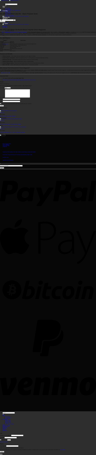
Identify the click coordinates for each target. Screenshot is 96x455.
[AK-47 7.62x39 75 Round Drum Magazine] (8, 110)
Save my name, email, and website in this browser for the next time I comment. (17, 103)
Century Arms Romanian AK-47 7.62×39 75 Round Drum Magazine (12, 132)
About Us (4, 19)
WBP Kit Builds (8, 422)
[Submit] (5, 5)
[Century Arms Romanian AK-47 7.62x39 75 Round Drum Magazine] (13, 126)
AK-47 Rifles (7, 8)
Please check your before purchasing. (19, 79)
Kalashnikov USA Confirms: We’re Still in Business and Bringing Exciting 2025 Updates (19, 151)
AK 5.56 (6, 423)
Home (4, 6)
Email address (3, 446)
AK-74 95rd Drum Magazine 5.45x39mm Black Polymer (10, 124)
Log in (9, 439)
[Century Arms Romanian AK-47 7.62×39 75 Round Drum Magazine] (16, 16)
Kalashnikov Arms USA (5, 72)
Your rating (2, 87)
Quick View (2, 112)
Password (2, 437)
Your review (2, 97)
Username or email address (5, 435)
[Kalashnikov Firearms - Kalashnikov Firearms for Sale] (9, 0)
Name (1, 99)
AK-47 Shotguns (8, 9)
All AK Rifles (5, 419)
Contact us (5, 428)
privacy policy (62, 449)
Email (1, 101)
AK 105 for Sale (6, 157)
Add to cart (3, 21)
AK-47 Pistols (7, 418)
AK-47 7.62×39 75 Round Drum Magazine (8, 116)
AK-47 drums (5, 18)
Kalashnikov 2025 (6, 17)
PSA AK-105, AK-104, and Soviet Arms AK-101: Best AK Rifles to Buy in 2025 (17, 154)
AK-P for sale (7, 12)
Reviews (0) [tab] (5, 27)
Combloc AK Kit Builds (9, 15)
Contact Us (5, 146)
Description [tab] (5, 26)
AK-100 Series (8, 11)
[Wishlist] (0, 9)
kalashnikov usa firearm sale (8, 160)
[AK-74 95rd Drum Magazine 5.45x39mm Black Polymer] (11, 118)
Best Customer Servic (7, 143)
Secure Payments (6, 145)
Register (2, 451)
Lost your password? (4, 441)
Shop (4, 7)
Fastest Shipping (6, 144)
